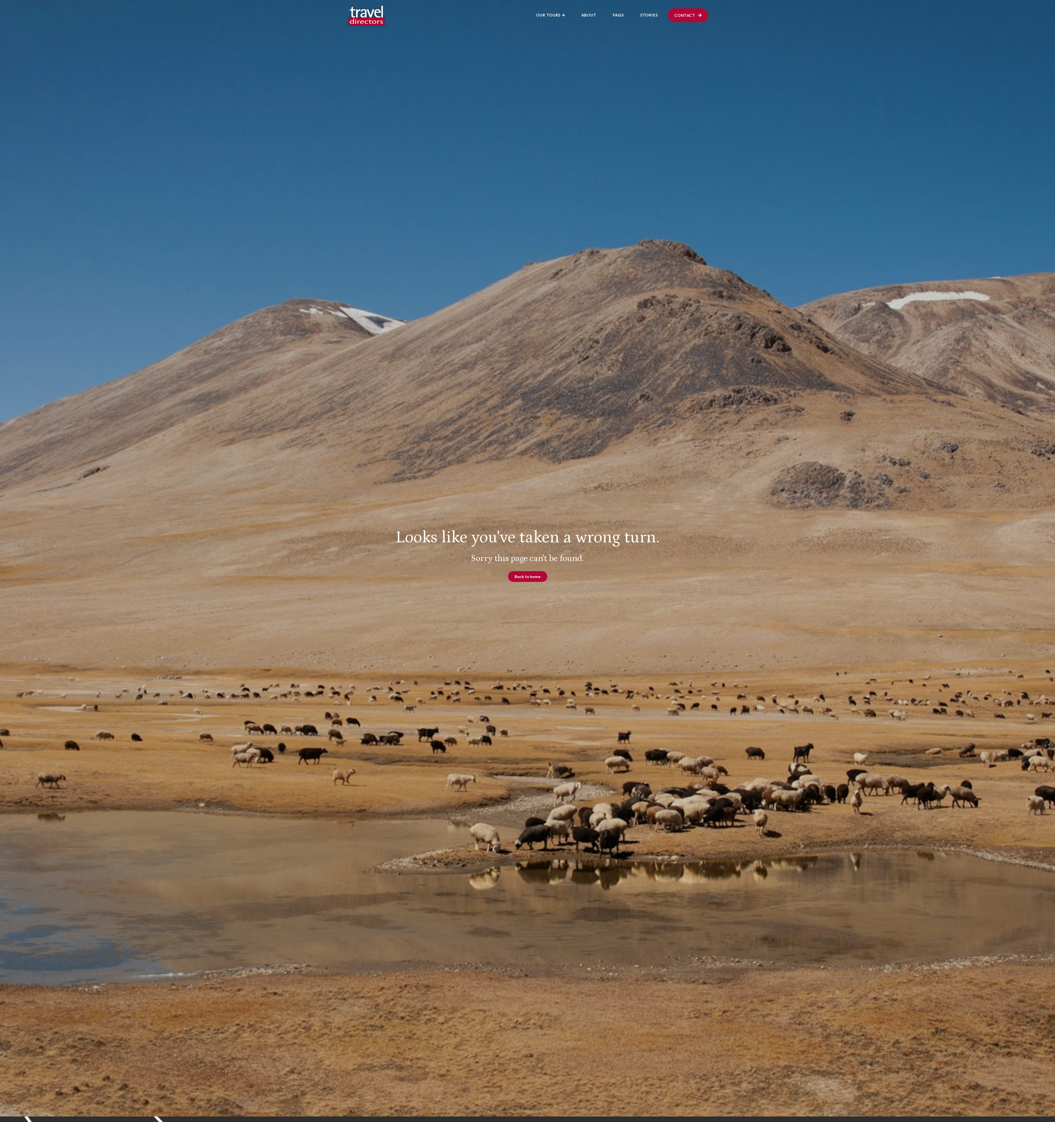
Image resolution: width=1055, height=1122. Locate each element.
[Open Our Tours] (563, 15)
